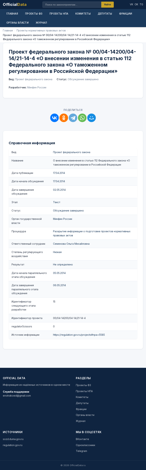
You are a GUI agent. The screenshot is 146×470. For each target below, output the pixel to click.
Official (15, 4)
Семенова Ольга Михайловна (71, 243)
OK (136, 4)
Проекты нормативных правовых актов (41, 30)
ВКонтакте (82, 439)
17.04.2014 (59, 172)
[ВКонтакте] (54, 118)
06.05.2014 (59, 285)
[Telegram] (73, 118)
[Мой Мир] (91, 118)
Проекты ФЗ (33, 13)
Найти (107, 4)
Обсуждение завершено (68, 210)
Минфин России (62, 218)
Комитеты (82, 13)
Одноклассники (85, 445)
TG (141, 4)
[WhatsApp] (82, 118)
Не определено (63, 264)
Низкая (57, 252)
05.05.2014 (59, 272)
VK (131, 4)
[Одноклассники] (63, 118)
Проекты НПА (58, 13)
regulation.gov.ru (12, 445)
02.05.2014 (59, 189)
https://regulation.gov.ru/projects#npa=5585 (79, 334)
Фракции (125, 13)
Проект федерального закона (71, 152)
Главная (12, 13)
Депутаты (105, 13)
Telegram (81, 450)
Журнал (41, 22)
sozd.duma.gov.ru (13, 439)
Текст (56, 202)
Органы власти (17, 22)
